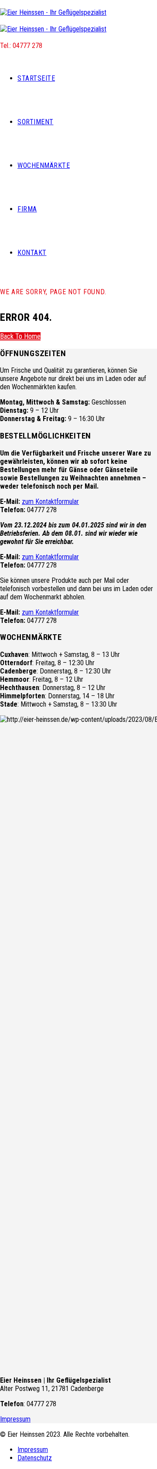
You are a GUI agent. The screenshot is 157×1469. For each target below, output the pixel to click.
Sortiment (35, 122)
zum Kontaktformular (50, 501)
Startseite (36, 78)
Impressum (15, 1419)
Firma (27, 209)
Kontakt (32, 252)
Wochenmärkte (43, 165)
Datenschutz (34, 1458)
